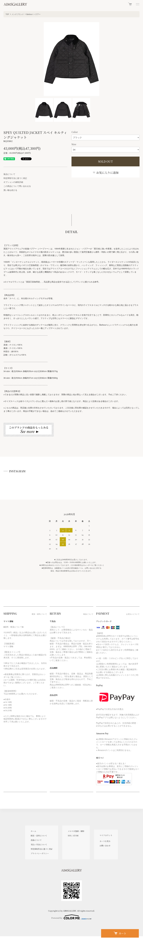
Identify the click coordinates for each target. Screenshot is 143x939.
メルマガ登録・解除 (76, 831)
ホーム (33, 831)
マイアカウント (106, 835)
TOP (7, 14)
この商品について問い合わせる (17, 186)
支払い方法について (39, 844)
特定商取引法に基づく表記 (15, 178)
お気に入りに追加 (107, 173)
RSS (69, 835)
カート (122, 933)
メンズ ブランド (18, 14)
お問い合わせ (105, 845)
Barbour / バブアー (33, 14)
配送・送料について (39, 835)
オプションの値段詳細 (13, 182)
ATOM (75, 835)
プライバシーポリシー (40, 853)
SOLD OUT (105, 161)
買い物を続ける (10, 190)
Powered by (56, 918)
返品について (9, 174)
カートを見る (105, 841)
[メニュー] (137, 4)
